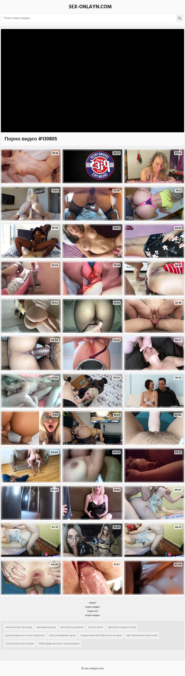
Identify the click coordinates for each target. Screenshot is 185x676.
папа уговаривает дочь (62, 635)
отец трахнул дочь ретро (19, 643)
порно (92, 603)
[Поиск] (179, 18)
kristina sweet (95, 627)
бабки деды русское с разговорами (59, 643)
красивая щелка (46, 627)
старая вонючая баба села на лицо (101, 635)
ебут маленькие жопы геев (141, 635)
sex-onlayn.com (90, 7)
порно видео (92, 607)
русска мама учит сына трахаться (25, 635)
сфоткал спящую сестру (122, 627)
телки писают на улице (18, 627)
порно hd (92, 611)
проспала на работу (72, 627)
